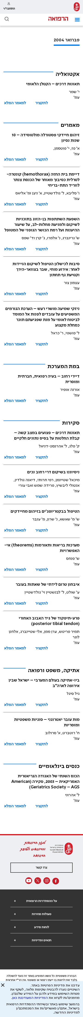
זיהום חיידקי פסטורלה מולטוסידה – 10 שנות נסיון (46, 138)
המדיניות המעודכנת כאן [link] (30, 998)
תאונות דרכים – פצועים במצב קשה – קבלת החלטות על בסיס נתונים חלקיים (47, 435)
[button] (75, 20)
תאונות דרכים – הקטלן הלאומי (53, 84)
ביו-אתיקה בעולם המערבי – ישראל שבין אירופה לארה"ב (44, 683)
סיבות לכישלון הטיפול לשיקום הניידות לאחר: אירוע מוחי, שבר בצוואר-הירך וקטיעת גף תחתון (46, 269)
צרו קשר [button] (41, 867)
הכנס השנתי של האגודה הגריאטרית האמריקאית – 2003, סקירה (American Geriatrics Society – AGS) (45, 781)
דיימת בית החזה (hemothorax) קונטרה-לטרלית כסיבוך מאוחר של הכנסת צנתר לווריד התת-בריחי (43, 179)
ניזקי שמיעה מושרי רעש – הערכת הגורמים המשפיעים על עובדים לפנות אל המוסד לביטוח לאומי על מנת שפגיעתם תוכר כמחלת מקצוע (42, 317)
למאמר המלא (15, 103)
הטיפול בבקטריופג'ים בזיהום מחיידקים (45, 511)
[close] (3, 987)
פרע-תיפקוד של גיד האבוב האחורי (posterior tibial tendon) (49, 621)
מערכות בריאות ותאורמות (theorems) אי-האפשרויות (42, 548)
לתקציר (41, 103)
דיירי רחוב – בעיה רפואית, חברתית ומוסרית (49, 379)
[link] (77, 6)
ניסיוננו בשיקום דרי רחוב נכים (53, 472)
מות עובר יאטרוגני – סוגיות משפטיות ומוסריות (47, 722)
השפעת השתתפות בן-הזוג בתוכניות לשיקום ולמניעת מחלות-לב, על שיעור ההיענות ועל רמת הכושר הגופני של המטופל (42, 224)
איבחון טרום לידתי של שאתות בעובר (48, 584)
